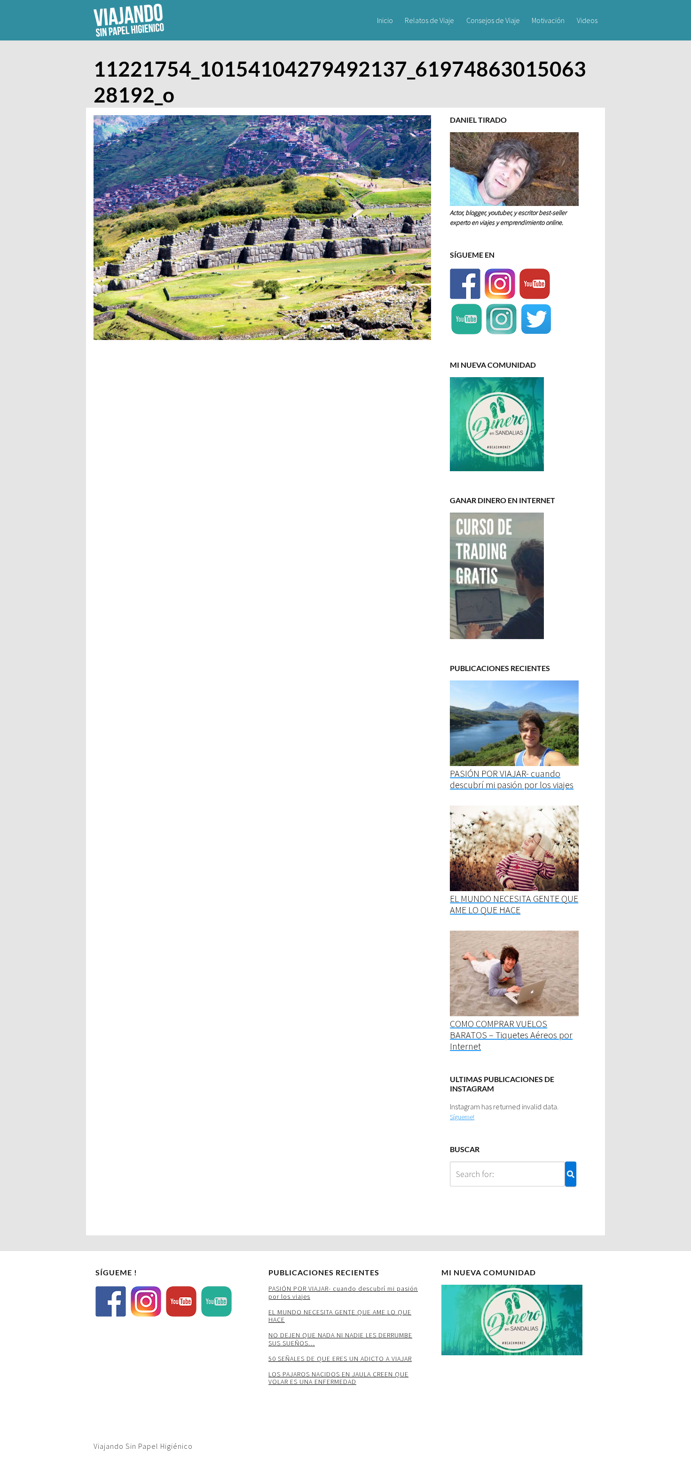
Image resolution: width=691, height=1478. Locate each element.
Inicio (385, 20)
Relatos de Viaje (429, 20)
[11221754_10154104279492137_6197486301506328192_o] (262, 230)
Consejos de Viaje (493, 20)
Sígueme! (462, 1117)
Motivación (548, 20)
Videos (587, 20)
